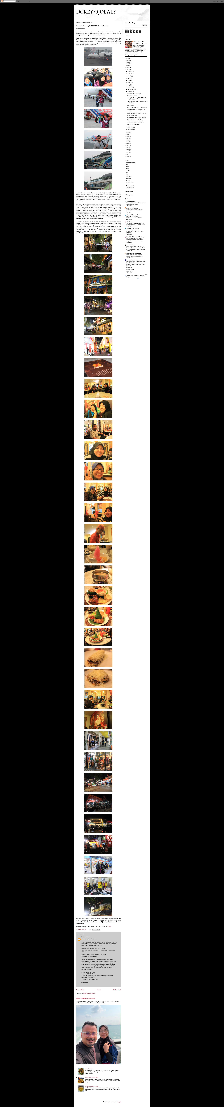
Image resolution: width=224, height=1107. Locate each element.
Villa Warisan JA (130, 188)
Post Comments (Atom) (89, 993)
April (129, 78)
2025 (127, 154)
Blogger (119, 1102)
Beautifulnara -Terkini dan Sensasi (135, 260)
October (130, 91)
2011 (127, 67)
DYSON (128, 170)
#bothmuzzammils (130, 162)
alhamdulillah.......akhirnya (134, 93)
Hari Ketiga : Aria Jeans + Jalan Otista (137, 107)
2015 (127, 136)
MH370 (128, 180)
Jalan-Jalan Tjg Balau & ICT (92, 1077)
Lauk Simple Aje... (89, 1069)
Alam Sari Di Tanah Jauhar (133, 215)
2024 (127, 152)
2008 (127, 60)
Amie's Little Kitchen (132, 208)
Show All (145, 274)
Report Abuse (129, 191)
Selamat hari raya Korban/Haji (135, 119)
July (129, 85)
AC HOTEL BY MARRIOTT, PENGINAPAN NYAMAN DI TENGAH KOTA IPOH (135, 231)
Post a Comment (84, 982)
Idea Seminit (129, 271)
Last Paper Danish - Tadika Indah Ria (136, 113)
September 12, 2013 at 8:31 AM (89, 979)
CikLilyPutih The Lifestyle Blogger (135, 236)
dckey (127, 168)
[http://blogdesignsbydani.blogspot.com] (138, 278)
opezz (127, 184)
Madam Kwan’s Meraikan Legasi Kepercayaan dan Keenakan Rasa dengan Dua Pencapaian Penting (134, 240)
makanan (128, 178)
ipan (127, 174)
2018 (127, 141)
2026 (127, 156)
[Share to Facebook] (98, 929)
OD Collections (130, 182)
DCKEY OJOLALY (96, 12)
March (129, 76)
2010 (127, 65)
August (130, 87)
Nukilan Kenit (130, 269)
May (129, 80)
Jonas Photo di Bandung (133, 124)
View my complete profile (131, 55)
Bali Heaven (130, 105)
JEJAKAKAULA (130, 245)
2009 (127, 63)
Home (99, 990)
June (129, 82)
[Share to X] (96, 929)
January (130, 71)
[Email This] (93, 929)
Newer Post (80, 990)
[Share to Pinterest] (99, 929)
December (130, 129)
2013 (127, 132)
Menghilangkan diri (132, 95)
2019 (127, 143)
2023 (127, 150)
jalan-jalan (128, 176)
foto (127, 172)
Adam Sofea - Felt (132, 115)
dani (127, 164)
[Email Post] (89, 929)
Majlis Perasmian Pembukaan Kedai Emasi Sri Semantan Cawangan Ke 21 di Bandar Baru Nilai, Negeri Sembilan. (135, 248)
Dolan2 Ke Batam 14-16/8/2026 (85, 998)
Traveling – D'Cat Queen (132, 228)
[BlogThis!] (94, 929)
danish (127, 166)
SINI (109, 926)
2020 (127, 145)
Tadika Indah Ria (130, 186)
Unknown (84, 936)
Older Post (117, 990)
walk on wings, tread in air (133, 253)
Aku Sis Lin (129, 221)
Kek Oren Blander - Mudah (91, 1086)
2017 (127, 138)
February (130, 73)
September (131, 89)
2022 (127, 147)
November (130, 127)
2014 (127, 134)
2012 (127, 69)
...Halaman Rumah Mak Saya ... (135, 122)
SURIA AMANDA (130, 201)
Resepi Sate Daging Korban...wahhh (136, 117)
